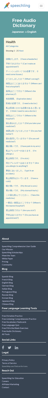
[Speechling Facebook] (4, 348)
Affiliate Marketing (10, 384)
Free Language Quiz (10, 325)
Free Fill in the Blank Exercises (15, 328)
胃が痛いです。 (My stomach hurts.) (22, 190)
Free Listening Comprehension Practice (19, 319)
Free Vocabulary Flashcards (14, 322)
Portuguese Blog (9, 292)
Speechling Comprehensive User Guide (19, 246)
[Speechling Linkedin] (18, 348)
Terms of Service (9, 363)
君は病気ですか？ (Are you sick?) (21, 210)
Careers (5, 381)
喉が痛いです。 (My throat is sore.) (21, 186)
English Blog (7, 282)
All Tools (6, 334)
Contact (5, 387)
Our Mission (7, 249)
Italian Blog (7, 288)
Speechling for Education (13, 378)
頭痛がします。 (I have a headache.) (22, 59)
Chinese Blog (7, 304)
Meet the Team (8, 255)
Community (7, 264)
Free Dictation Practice (12, 316)
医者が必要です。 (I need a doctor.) (21, 103)
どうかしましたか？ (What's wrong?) (22, 79)
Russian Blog (7, 295)
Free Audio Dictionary (11, 331)
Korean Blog (7, 298)
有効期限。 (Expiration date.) (19, 98)
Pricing (5, 261)
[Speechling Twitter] (11, 348)
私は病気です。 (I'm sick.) (17, 158)
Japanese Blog (8, 301)
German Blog (8, 285)
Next (21, 50)
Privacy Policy (8, 360)
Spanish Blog (7, 276)
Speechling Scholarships (12, 252)
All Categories (12, 46)
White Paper (7, 258)
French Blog (7, 279)
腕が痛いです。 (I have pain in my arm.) (23, 146)
